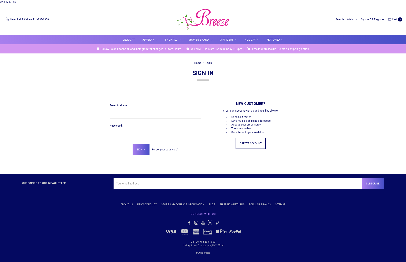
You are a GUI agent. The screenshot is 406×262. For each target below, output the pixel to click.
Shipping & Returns (232, 204)
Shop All (171, 39)
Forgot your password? (165, 149)
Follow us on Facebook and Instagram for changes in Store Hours (140, 48)
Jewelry (148, 39)
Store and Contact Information (182, 204)
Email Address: (119, 105)
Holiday (250, 39)
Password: (116, 125)
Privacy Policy (147, 204)
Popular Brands (260, 204)
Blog (212, 204)
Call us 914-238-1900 (203, 241)
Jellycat (129, 39)
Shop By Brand (199, 39)
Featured (273, 39)
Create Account (251, 143)
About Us (127, 204)
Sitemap (280, 204)
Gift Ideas (227, 39)
